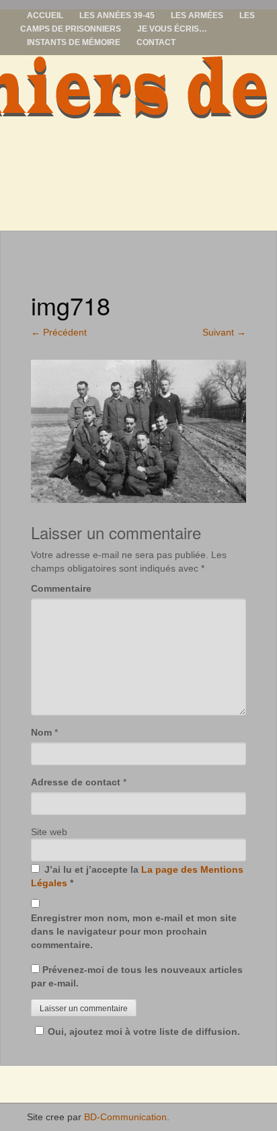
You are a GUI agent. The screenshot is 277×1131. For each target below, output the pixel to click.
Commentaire (61, 588)
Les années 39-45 (117, 15)
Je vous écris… (172, 29)
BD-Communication (125, 1117)
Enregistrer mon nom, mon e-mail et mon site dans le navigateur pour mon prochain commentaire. (134, 931)
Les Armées (197, 15)
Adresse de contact (75, 782)
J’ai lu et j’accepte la (137, 876)
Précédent (59, 332)
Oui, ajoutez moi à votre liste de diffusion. (144, 1031)
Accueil (45, 15)
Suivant (224, 332)
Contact (155, 42)
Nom (41, 732)
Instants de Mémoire (73, 42)
